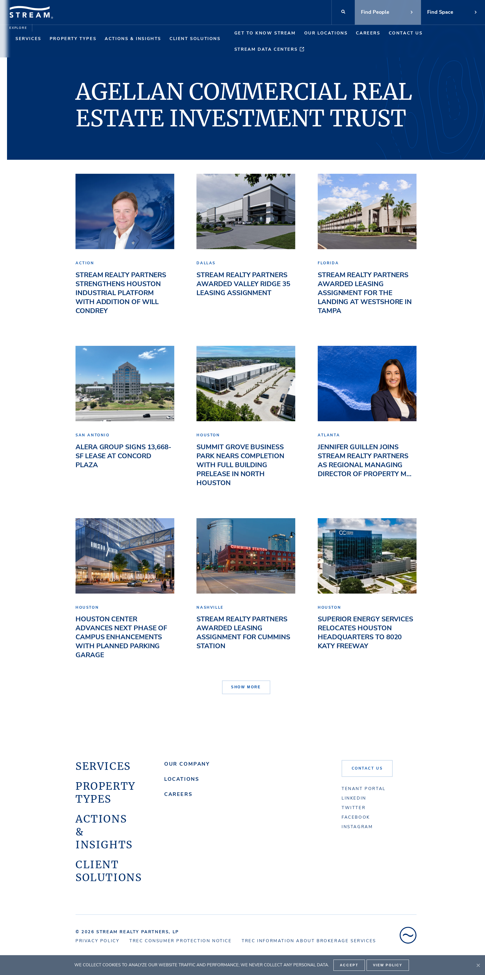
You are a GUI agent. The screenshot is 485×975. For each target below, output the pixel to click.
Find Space (440, 12)
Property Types (73, 38)
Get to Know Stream (265, 33)
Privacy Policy (97, 941)
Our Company (187, 764)
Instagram (357, 827)
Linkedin (354, 798)
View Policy (388, 965)
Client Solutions (195, 38)
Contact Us (406, 33)
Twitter (353, 807)
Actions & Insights (133, 38)
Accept (349, 965)
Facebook (356, 817)
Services (28, 38)
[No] (478, 965)
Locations (181, 779)
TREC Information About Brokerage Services (309, 941)
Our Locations (326, 33)
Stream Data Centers (266, 49)
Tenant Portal (364, 788)
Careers (368, 33)
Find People (375, 12)
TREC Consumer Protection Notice (180, 941)
